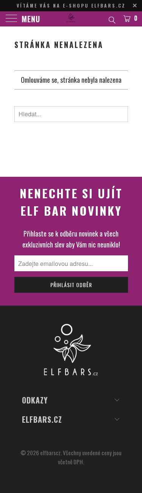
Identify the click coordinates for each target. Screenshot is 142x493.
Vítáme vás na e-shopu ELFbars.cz (71, 5)
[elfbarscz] (71, 18)
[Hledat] (111, 19)
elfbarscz (50, 452)
